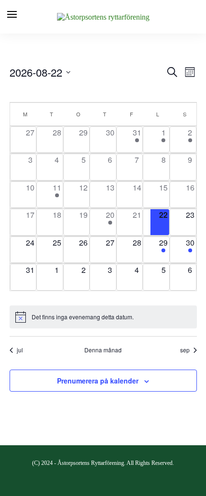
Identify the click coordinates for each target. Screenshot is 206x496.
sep (185, 350)
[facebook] (103, 479)
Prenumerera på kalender (97, 380)
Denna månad (103, 350)
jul (20, 350)
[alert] (103, 316)
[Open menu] (12, 14)
